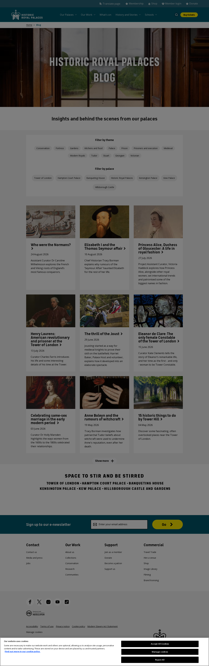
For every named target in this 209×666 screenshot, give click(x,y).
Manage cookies (160, 651)
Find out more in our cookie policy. (22, 651)
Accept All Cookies (160, 643)
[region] (104, 652)
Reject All (159, 659)
